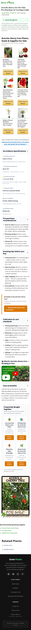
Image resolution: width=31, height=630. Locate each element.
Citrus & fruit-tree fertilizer (10, 528)
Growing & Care (15, 592)
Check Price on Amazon (8, 72)
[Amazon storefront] (22, 574)
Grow (15, 559)
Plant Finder (15, 584)
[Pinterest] (8, 574)
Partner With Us (15, 615)
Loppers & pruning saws (9, 533)
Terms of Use (15, 610)
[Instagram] (18, 574)
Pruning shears (6, 530)
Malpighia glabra (9, 549)
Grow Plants (6, 13)
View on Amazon (9, 437)
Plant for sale (15, 13)
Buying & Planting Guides (15, 596)
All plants (15, 588)
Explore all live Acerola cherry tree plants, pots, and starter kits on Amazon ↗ (15, 143)
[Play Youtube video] (15, 373)
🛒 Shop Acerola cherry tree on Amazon (15, 309)
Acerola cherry (8, 545)
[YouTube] (13, 574)
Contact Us (15, 606)
